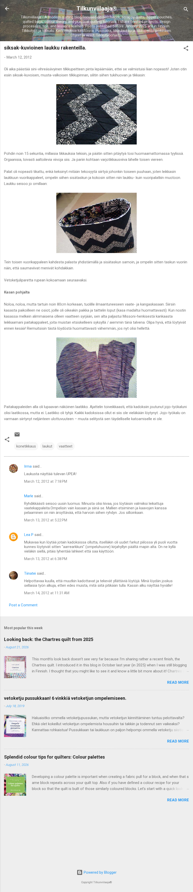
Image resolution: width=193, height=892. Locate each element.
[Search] (186, 10)
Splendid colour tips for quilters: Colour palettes (54, 757)
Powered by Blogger (100, 872)
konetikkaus (26, 446)
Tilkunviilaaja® (96, 8)
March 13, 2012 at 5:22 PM (45, 520)
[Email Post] (17, 436)
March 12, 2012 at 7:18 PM (45, 481)
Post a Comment (23, 605)
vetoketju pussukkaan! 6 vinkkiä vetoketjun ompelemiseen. (65, 698)
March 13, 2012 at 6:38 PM (45, 559)
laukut (47, 446)
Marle (28, 496)
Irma (28, 466)
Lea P (28, 534)
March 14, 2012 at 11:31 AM (46, 593)
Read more (178, 682)
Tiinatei (30, 573)
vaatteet (65, 446)
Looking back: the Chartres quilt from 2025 (48, 639)
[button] (186, 49)
